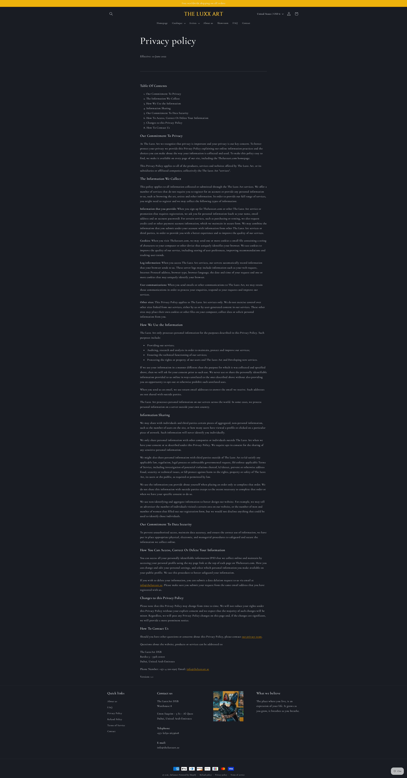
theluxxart (174, 775)
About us (112, 701)
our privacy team (252, 636)
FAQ (110, 707)
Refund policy (206, 775)
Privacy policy (221, 775)
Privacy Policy (114, 713)
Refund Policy (114, 719)
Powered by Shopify (187, 775)
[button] (111, 14)
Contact (111, 731)
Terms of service (238, 775)
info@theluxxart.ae (151, 585)
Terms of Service (116, 725)
